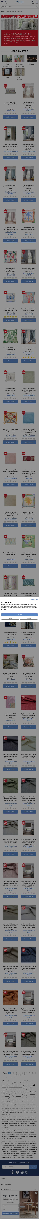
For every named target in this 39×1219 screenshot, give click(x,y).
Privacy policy (34, 599)
